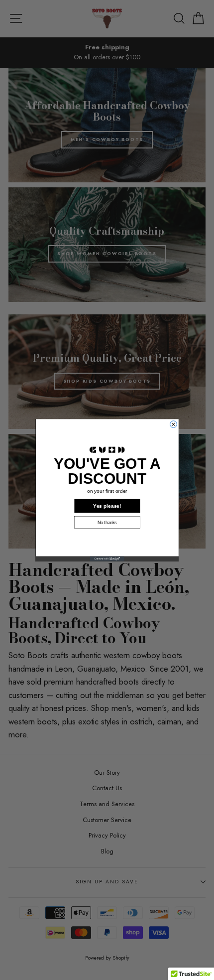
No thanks (107, 522)
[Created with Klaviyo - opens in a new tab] (107, 558)
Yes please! (107, 506)
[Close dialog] (173, 423)
